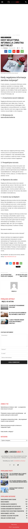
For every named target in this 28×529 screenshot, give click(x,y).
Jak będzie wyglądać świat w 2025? (21, 275)
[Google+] (14, 465)
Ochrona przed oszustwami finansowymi (12, 511)
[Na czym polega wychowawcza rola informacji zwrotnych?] (4, 314)
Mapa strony (14, 524)
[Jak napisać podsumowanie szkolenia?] (4, 307)
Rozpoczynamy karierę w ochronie (16, 488)
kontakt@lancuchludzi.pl (19, 460)
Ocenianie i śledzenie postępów (9, 515)
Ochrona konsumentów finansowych (11, 509)
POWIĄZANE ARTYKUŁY (8, 299)
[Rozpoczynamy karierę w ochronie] (4, 490)
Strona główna (4, 35)
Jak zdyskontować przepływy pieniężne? (7, 275)
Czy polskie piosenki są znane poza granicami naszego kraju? (18, 481)
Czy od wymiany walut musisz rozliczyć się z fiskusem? (17, 474)
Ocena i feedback (8, 37)
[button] (26, 2)
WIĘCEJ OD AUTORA (8, 301)
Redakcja (5, 48)
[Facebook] (10, 465)
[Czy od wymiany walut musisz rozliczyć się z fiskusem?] (4, 475)
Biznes (2, 37)
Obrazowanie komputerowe (8, 499)
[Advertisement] (14, 19)
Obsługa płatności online (8, 518)
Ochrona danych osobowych (9, 504)
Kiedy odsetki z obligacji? (7, 431)
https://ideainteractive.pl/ (10, 256)
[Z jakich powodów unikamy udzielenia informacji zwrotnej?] (4, 321)
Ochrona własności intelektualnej (11, 506)
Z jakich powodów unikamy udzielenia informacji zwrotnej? (16, 321)
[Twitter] (18, 465)
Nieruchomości (5, 502)
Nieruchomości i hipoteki (8, 513)
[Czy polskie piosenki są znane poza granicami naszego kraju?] (4, 482)
